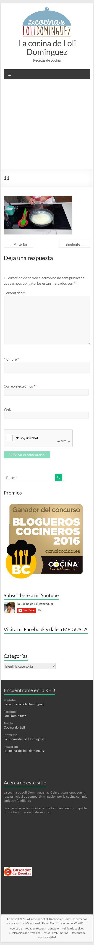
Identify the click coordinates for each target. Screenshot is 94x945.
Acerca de (16, 928)
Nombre (11, 359)
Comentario (14, 293)
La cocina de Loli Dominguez (47, 47)
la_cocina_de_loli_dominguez (24, 750)
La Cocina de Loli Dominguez (24, 739)
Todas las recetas (35, 928)
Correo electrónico (19, 386)
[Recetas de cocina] (18, 869)
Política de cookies (73, 928)
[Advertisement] (47, 126)
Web (7, 409)
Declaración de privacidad (25, 933)
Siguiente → (74, 244)
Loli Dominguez (15, 716)
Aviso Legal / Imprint (56, 933)
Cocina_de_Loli (14, 727)
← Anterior (18, 244)
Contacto (53, 928)
